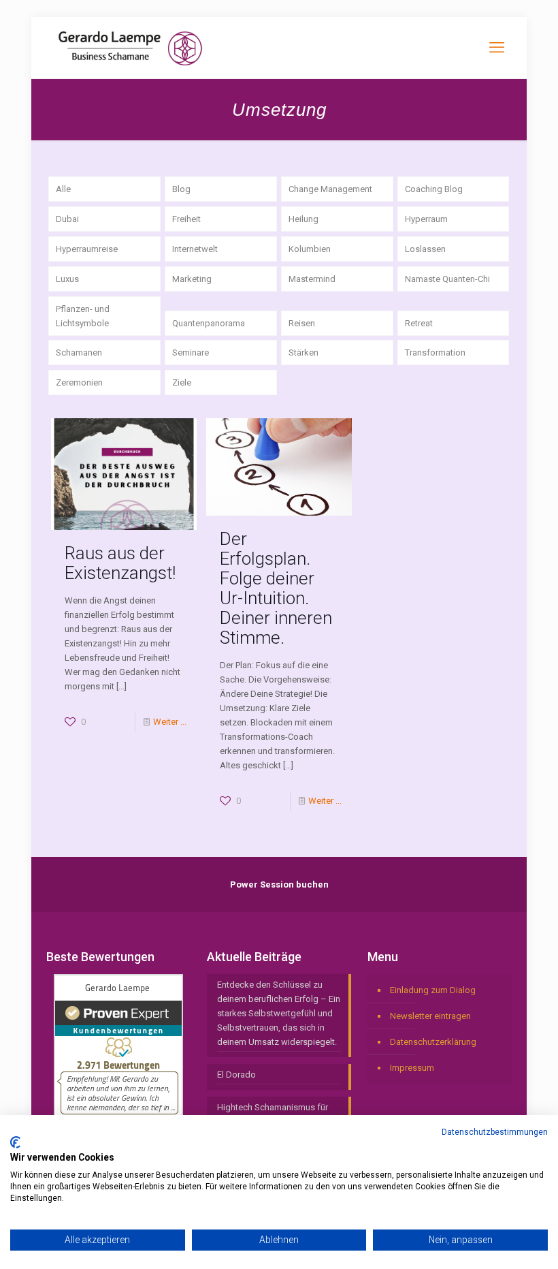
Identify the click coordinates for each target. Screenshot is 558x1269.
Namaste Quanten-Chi (447, 279)
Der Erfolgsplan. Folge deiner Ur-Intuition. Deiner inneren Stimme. (276, 588)
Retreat (419, 323)
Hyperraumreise (87, 249)
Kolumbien (310, 249)
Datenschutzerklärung (433, 1042)
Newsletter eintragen (430, 1016)
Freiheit (186, 219)
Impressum (412, 1068)
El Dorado (236, 1074)
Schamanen (79, 352)
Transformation (435, 352)
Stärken (303, 352)
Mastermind (312, 279)
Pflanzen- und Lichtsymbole (83, 316)
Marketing (192, 279)
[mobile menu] (496, 47)
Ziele (181, 382)
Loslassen (425, 249)
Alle (63, 189)
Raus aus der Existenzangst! (120, 563)
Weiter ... (169, 722)
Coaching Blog (434, 189)
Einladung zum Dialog (433, 990)
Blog (181, 189)
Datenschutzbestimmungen (495, 1132)
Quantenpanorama (208, 323)
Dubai (67, 219)
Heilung (303, 219)
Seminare (190, 352)
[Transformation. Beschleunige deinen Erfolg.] (130, 47)
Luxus (67, 279)
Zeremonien (79, 382)
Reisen (302, 323)
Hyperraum (426, 219)
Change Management (330, 189)
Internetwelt (195, 249)
